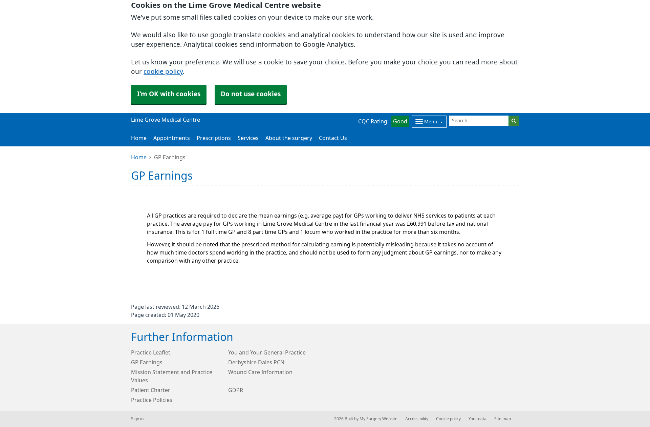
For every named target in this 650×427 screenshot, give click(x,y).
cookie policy (163, 71)
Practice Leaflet (150, 352)
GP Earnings (146, 362)
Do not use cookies (251, 94)
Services (248, 138)
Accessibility (416, 419)
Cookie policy (448, 419)
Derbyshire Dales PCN (256, 362)
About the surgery (288, 138)
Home (139, 157)
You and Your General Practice (267, 352)
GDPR (235, 390)
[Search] (513, 121)
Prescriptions (214, 138)
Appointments (171, 138)
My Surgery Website (378, 419)
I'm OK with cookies (168, 94)
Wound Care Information (260, 372)
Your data (477, 419)
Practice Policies (151, 400)
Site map (502, 419)
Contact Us (333, 138)
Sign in (137, 419)
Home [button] (139, 138)
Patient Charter (150, 390)
